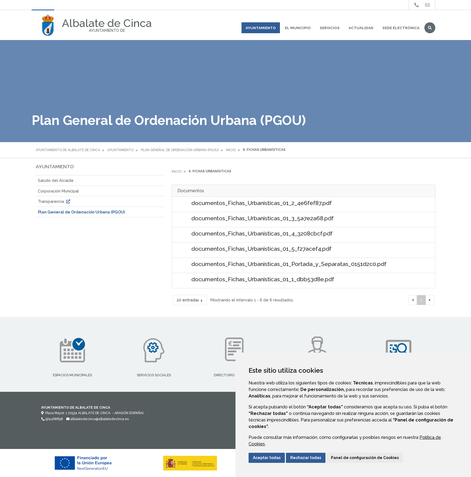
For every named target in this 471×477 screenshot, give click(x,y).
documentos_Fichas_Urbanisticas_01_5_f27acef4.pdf (261, 248)
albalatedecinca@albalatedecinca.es (99, 419)
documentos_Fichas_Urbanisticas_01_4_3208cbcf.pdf (262, 233)
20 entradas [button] (188, 300)
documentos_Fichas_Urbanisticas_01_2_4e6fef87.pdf (261, 203)
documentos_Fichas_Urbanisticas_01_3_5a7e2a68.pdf (262, 218)
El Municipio (298, 28)
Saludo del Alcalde (56, 180)
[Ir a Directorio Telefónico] (416, 5)
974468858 (53, 419)
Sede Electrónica (400, 28)
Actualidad (361, 28)
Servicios (330, 28)
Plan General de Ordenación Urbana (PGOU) (180, 150)
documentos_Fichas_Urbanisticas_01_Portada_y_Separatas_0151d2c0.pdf (289, 264)
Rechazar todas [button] (305, 457)
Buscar (429, 27)
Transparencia (51, 201)
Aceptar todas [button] (266, 457)
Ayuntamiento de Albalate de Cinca (68, 150)
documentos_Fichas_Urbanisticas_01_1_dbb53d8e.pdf (262, 279)
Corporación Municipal (58, 191)
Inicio (231, 150)
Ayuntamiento (261, 28)
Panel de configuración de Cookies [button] (365, 457)
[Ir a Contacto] (427, 5)
